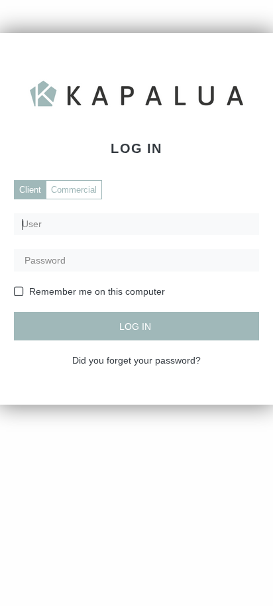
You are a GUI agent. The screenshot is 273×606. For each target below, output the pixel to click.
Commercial (74, 190)
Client (30, 190)
